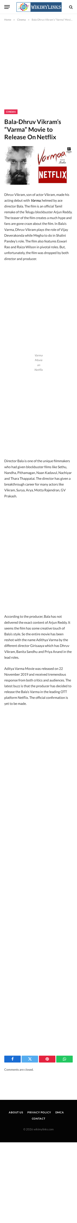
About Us (16, 1112)
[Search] (70, 7)
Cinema (11, 112)
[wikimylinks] (39, 7)
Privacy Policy (39, 1112)
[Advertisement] (38, 69)
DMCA (59, 1112)
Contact (38, 1118)
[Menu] (7, 7)
